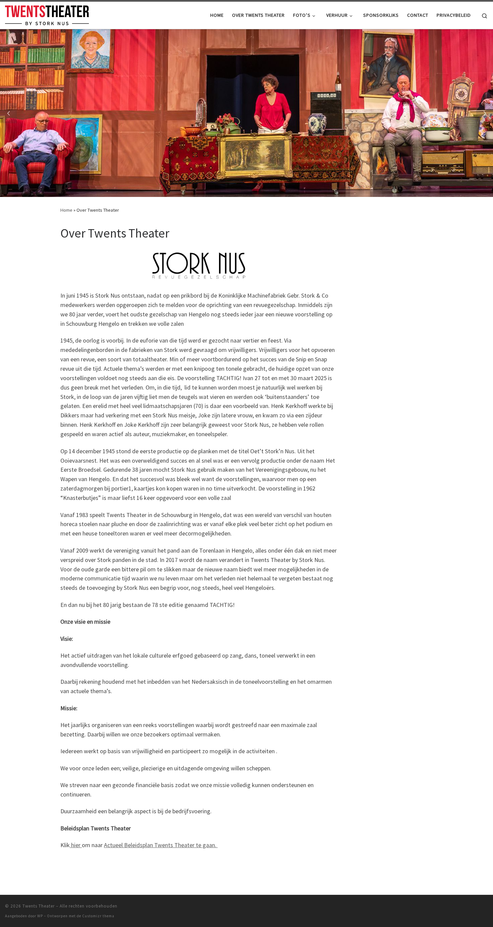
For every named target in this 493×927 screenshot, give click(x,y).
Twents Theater (38, 906)
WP (40, 916)
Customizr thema (98, 916)
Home (66, 210)
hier (76, 845)
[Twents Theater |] (47, 13)
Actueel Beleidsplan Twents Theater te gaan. (161, 845)
